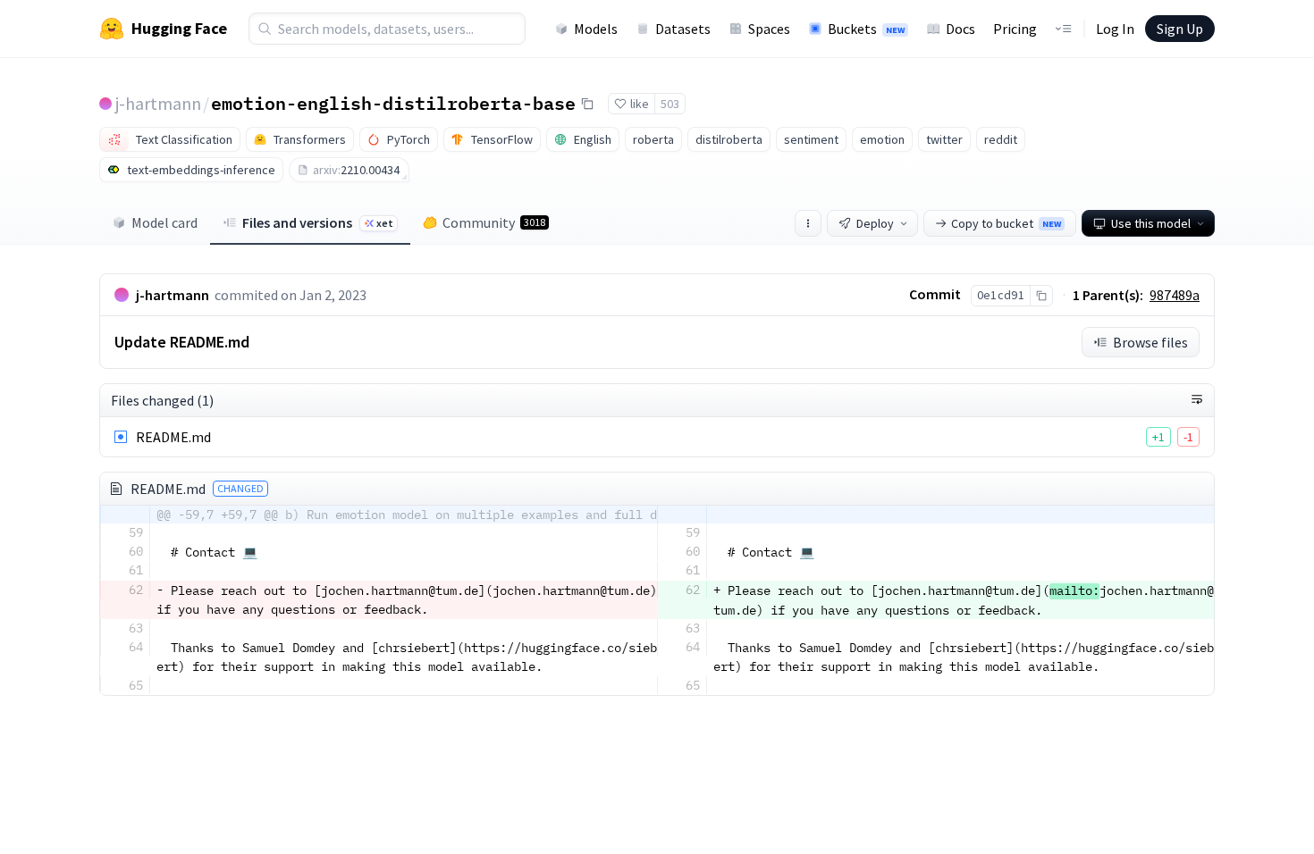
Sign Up (1180, 29)
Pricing (1015, 29)
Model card (164, 222)
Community (493, 222)
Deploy (875, 223)
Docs (960, 29)
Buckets (866, 29)
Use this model (1151, 223)
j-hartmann (158, 103)
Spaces (769, 29)
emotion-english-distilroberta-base (393, 102)
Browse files (1150, 342)
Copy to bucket (1006, 223)
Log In (1115, 29)
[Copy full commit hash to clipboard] (1041, 296)
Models (596, 29)
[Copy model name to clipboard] (587, 103)
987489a (1175, 295)
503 (670, 104)
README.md (173, 437)
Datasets (683, 29)
